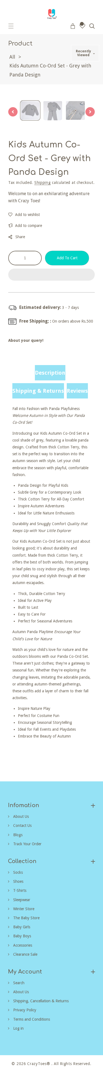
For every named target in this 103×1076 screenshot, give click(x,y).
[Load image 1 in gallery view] (30, 110)
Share (20, 237)
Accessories (22, 945)
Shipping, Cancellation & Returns (40, 1001)
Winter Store (23, 909)
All (12, 57)
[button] (51, 275)
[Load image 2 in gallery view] (53, 110)
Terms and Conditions (31, 1019)
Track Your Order (26, 844)
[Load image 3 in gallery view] (75, 110)
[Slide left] (13, 111)
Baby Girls (21, 927)
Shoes (17, 881)
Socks (17, 872)
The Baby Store (26, 918)
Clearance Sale (24, 954)
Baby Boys (21, 936)
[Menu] (11, 26)
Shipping (42, 182)
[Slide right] (90, 111)
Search (18, 983)
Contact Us (22, 825)
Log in (18, 1028)
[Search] (92, 26)
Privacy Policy (24, 1010)
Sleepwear (21, 900)
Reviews (77, 391)
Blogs (17, 835)
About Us (20, 816)
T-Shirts (19, 890)
